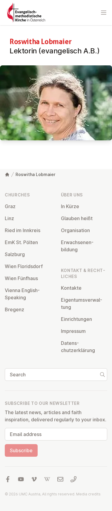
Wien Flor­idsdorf (24, 266)
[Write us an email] (60, 479)
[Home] (7, 174)
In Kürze (70, 206)
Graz (10, 206)
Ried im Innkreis (22, 230)
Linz (9, 218)
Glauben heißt (77, 218)
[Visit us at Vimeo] (34, 479)
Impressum (73, 331)
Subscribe (21, 450)
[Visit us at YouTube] (21, 479)
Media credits (88, 494)
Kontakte (71, 288)
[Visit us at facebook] (8, 479)
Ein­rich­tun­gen (76, 319)
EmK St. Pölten (21, 242)
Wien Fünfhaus (21, 278)
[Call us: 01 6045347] (73, 479)
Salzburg (15, 254)
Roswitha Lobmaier (35, 174)
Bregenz (14, 309)
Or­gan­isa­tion (75, 230)
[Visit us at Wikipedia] (47, 479)
